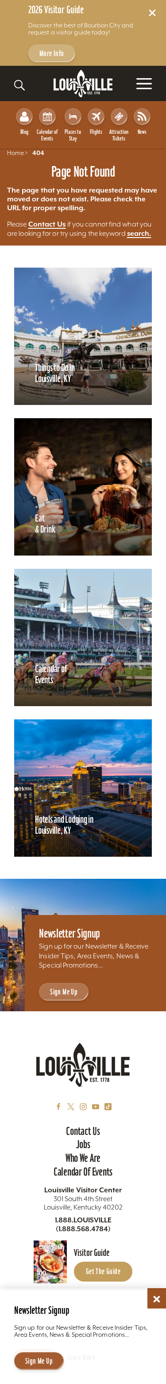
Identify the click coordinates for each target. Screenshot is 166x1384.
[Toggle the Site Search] (19, 85)
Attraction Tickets (118, 135)
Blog (24, 132)
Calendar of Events (47, 135)
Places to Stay (73, 135)
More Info (51, 53)
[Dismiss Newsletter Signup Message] (156, 1299)
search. (139, 233)
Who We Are (83, 1158)
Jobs (83, 1144)
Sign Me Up (63, 991)
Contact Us (47, 224)
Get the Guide (103, 1271)
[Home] (83, 84)
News (142, 132)
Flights (96, 132)
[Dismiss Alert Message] (152, 13)
